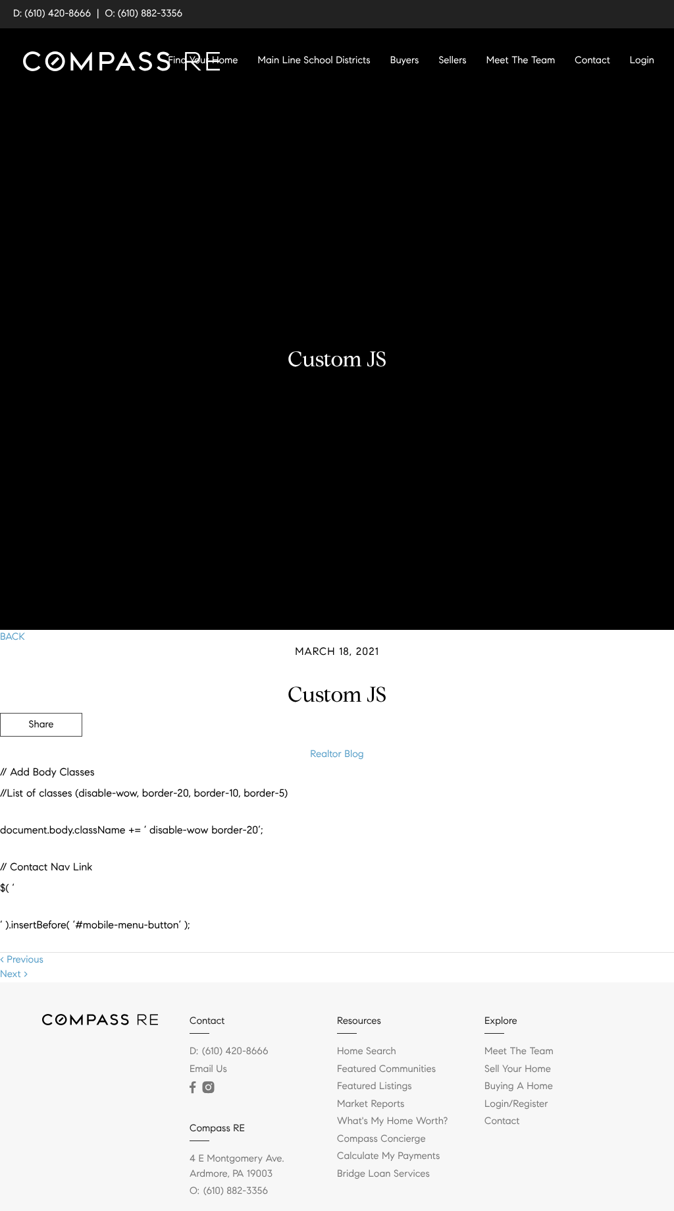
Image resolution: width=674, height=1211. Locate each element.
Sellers (452, 61)
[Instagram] (208, 1088)
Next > (14, 974)
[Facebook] (192, 1088)
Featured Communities (386, 1069)
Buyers (404, 61)
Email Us (208, 1069)
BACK (12, 637)
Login (642, 61)
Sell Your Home (517, 1069)
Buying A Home (518, 1086)
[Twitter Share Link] (41, 761)
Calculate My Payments (388, 1156)
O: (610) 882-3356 (144, 14)
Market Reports (371, 1104)
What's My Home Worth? (392, 1121)
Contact (592, 61)
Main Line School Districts (314, 61)
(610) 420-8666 (235, 1051)
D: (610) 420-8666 (52, 14)
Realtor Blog (336, 754)
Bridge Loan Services (383, 1174)
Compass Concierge (381, 1139)
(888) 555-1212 (574, 796)
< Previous (21, 960)
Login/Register (516, 1104)
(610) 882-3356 (235, 1191)
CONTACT (491, 796)
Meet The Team (521, 61)
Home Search (366, 1051)
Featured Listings (374, 1086)
